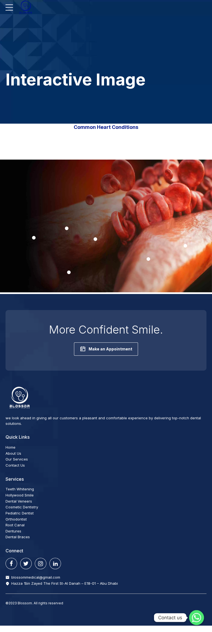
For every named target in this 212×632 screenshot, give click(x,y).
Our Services (17, 459)
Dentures (13, 531)
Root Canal (15, 525)
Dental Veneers (19, 501)
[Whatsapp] (196, 617)
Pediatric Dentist (20, 513)
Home (10, 447)
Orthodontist (16, 519)
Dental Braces (18, 537)
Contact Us (15, 465)
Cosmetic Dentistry (22, 507)
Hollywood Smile (20, 495)
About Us (13, 453)
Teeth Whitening (20, 489)
